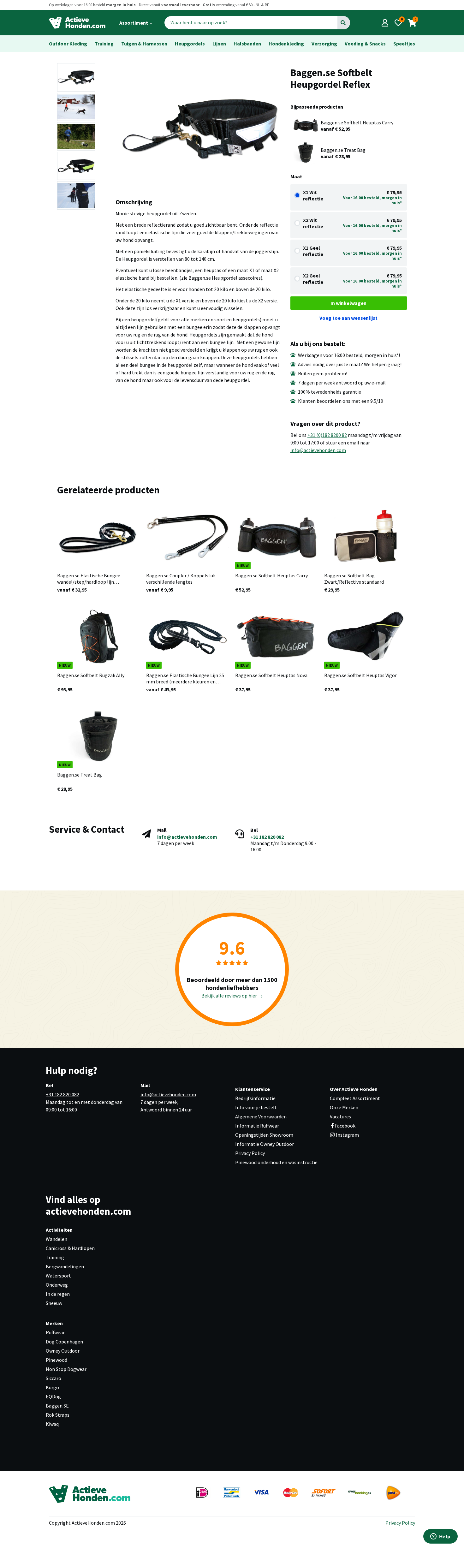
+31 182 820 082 (267, 837)
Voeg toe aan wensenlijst (348, 318)
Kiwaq (52, 1424)
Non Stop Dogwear (66, 1369)
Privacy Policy (250, 1153)
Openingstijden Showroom (264, 1135)
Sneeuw (54, 1303)
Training (104, 43)
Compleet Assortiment (355, 1098)
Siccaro (53, 1378)
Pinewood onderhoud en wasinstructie (276, 1162)
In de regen (58, 1294)
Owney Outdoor (63, 1351)
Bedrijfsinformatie (255, 1098)
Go (343, 22)
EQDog (53, 1396)
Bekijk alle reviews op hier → (232, 995)
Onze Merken (344, 1107)
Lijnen (219, 43)
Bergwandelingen (65, 1266)
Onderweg (57, 1285)
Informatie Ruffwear (257, 1125)
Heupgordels (190, 43)
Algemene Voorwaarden (261, 1116)
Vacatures (340, 1116)
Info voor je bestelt (256, 1107)
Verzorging (324, 43)
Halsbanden (247, 43)
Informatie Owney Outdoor (264, 1144)
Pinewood (56, 1360)
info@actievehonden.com (318, 450)
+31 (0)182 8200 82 (327, 435)
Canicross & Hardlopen (70, 1248)
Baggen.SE (57, 1405)
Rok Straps (57, 1415)
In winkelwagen (348, 303)
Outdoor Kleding (68, 43)
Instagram (347, 1135)
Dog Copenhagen (64, 1341)
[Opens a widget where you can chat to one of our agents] (440, 1537)
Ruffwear (55, 1332)
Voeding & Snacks (365, 43)
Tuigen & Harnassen (144, 43)
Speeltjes (404, 43)
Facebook (345, 1125)
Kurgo (52, 1387)
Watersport (58, 1275)
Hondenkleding (286, 43)
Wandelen (56, 1239)
